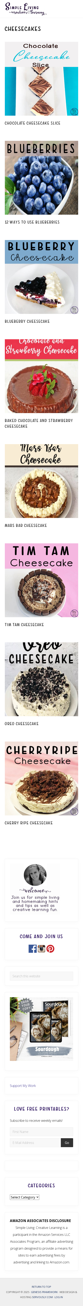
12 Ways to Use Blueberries (32, 222)
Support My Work (23, 1085)
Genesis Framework (44, 1292)
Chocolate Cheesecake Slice (33, 123)
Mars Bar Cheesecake (26, 525)
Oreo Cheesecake (22, 724)
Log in (59, 1297)
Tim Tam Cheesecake (24, 625)
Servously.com (42, 1297)
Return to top (41, 1287)
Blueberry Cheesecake (27, 321)
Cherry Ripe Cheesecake (29, 823)
